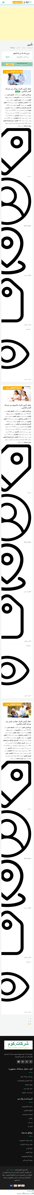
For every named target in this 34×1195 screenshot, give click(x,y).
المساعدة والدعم (27, 1114)
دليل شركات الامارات (26, 1144)
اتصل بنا (30, 1126)
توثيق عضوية (29, 1084)
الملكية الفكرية (28, 1110)
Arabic (29, 1191)
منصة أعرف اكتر (28, 1160)
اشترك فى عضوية (27, 1092)
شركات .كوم (10, 1170)
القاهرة (29, 275)
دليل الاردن (29, 1148)
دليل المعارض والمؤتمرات (25, 1080)
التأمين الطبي (27, 324)
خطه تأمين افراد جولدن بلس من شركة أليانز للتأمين (18, 722)
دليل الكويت (29, 1152)
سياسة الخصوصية (27, 1106)
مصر (25, 275)
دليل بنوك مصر (28, 1088)
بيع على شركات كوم (27, 1076)
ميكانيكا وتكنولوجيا (27, 1156)
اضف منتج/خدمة (17, 2)
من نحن (30, 1122)
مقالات (30, 1118)
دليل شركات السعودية (26, 1140)
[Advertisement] (17, 23)
